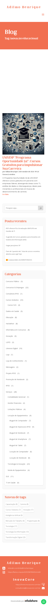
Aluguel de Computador (18, 420)
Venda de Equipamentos (17, 470)
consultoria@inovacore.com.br (27, 588)
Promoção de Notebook (15, 379)
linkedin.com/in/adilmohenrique (20, 568)
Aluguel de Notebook (17, 433)
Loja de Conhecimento (14, 361)
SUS (7, 476)
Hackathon (10, 323)
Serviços (9, 392)
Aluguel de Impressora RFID (20, 427)
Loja (7, 355)
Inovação (9, 336)
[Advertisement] (24, 74)
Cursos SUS (12, 305)
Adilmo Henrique (11, 172)
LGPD (8, 342)
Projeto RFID (11, 373)
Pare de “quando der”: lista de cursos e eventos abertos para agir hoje (23, 252)
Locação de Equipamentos (18, 415)
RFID (8, 386)
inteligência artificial (14, 515)
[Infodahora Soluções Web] (30, 601)
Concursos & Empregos (15, 287)
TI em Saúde (10, 483)
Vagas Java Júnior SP (13, 245)
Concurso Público (12, 281)
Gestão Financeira (14, 403)
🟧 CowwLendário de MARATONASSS (19, 260)
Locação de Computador (18, 452)
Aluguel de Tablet (15, 445)
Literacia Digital (12, 348)
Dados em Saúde (12, 311)
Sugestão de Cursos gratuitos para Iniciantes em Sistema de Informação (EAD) (23, 238)
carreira (24, 504)
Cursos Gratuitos (8, 174)
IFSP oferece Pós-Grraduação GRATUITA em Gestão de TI (21, 229)
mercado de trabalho (15, 521)
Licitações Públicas (15, 409)
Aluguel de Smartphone (18, 439)
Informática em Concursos (16, 330)
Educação (9, 317)
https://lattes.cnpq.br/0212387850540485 (24, 572)
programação (33, 521)
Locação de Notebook (17, 458)
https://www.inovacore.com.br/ (28, 585)
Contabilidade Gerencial (16, 397)
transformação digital (15, 537)
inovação (28, 510)
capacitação (11, 504)
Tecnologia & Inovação (16, 464)
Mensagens (10, 367)
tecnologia (11, 526)
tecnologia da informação (17, 532)
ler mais (5, 194)
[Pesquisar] (40, 208)
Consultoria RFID (12, 294)
